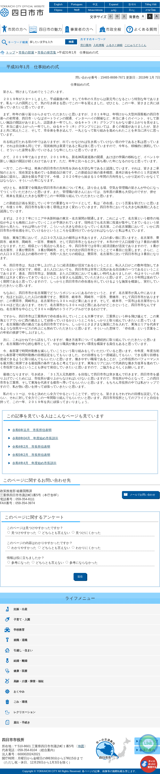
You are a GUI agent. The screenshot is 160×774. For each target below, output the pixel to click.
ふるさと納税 (114, 45)
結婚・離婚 (20, 660)
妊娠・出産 (20, 609)
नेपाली (76, 10)
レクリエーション (25, 712)
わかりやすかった (23, 547)
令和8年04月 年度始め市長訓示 (35, 438)
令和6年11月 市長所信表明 (32, 430)
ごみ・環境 (20, 701)
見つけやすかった (23, 532)
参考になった (20, 562)
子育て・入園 (22, 619)
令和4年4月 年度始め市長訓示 (34, 463)
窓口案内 (85, 45)
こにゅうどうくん (135, 45)
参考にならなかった (83, 562)
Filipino (58, 10)
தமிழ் (113, 10)
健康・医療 (20, 670)
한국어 (132, 4)
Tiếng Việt (150, 4)
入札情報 (98, 45)
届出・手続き (22, 722)
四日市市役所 (22, 11)
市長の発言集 (46, 52)
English (58, 4)
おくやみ (19, 691)
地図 (81, 746)
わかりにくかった (88, 547)
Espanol (113, 4)
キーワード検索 (15, 39)
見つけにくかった (88, 532)
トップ (10, 52)
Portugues (77, 4)
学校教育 (19, 629)
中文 (95, 4)
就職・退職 (20, 640)
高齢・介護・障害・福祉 (29, 681)
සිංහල (132, 10)
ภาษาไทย (151, 10)
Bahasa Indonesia (95, 10)
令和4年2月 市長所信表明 (31, 446)
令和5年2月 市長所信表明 (31, 454)
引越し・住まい (23, 650)
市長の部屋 (26, 52)
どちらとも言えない (56, 532)
